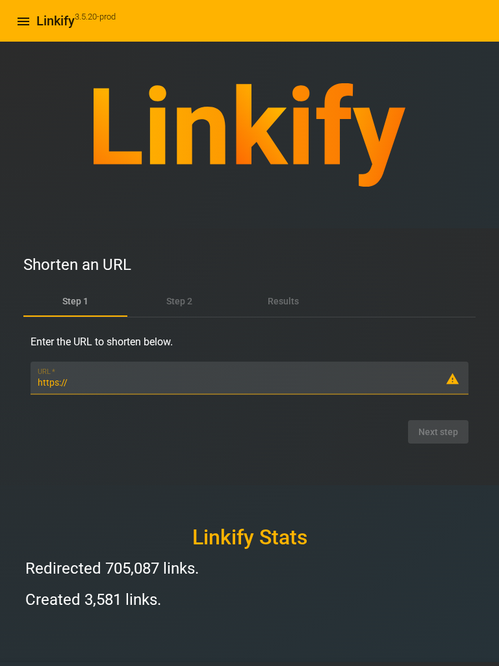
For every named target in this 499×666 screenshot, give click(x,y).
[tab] (75, 301)
